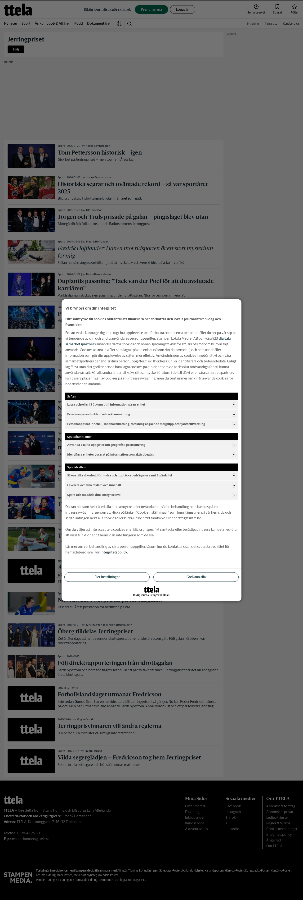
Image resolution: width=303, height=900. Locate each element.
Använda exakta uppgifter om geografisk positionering (106, 445)
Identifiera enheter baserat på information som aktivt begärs (110, 454)
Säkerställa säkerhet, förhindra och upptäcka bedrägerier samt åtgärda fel (119, 475)
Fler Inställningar (107, 577)
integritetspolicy (114, 552)
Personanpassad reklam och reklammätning (98, 414)
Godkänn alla (196, 577)
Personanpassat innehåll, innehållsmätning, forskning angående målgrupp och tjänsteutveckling (136, 424)
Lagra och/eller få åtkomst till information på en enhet (106, 404)
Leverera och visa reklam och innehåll (94, 485)
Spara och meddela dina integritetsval (94, 495)
